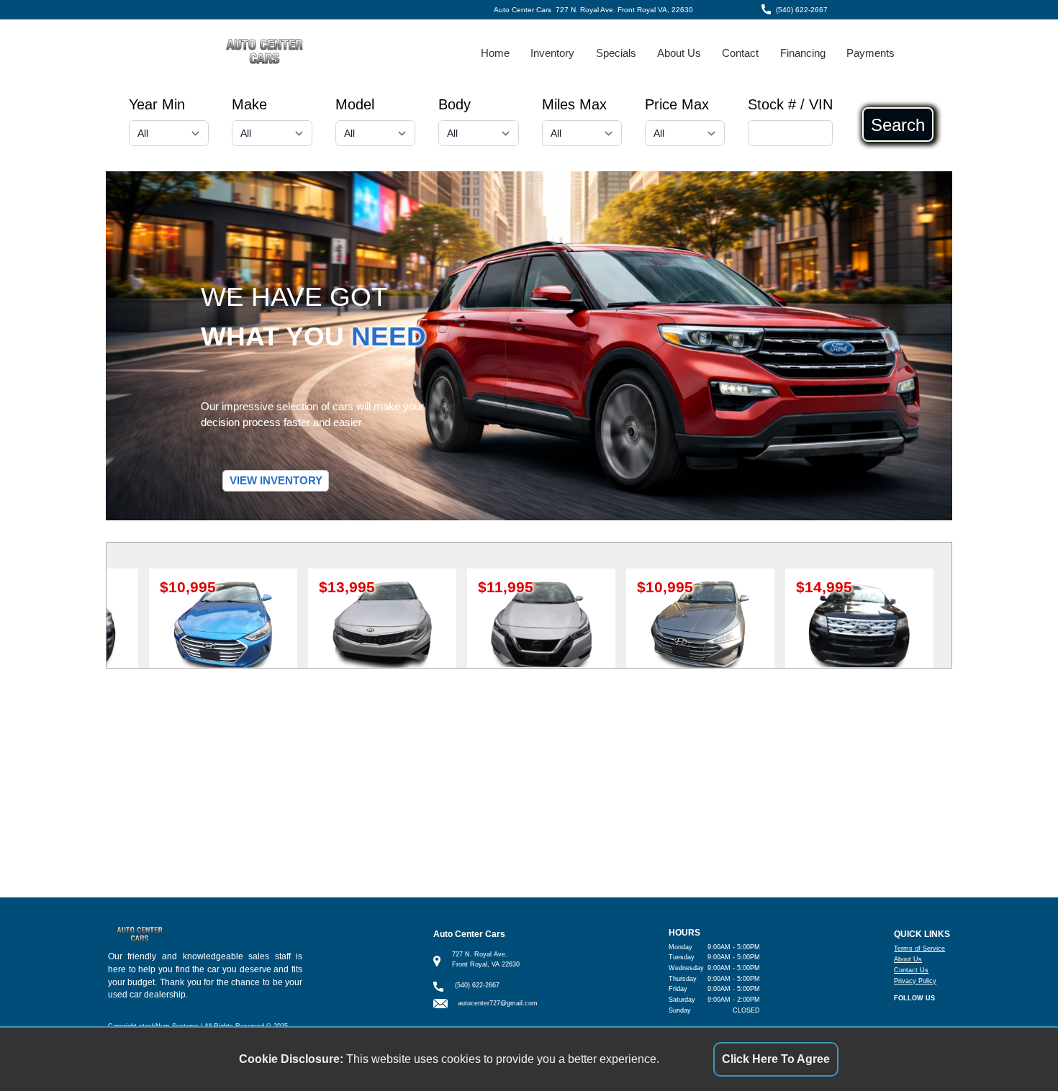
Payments (870, 53)
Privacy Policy (915, 980)
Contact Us (911, 970)
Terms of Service (919, 948)
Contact (740, 53)
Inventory (552, 53)
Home (495, 53)
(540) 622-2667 (802, 10)
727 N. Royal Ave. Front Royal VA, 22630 (624, 10)
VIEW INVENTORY (276, 480)
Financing (803, 53)
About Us (679, 53)
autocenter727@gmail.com (498, 1003)
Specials (616, 53)
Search (898, 124)
